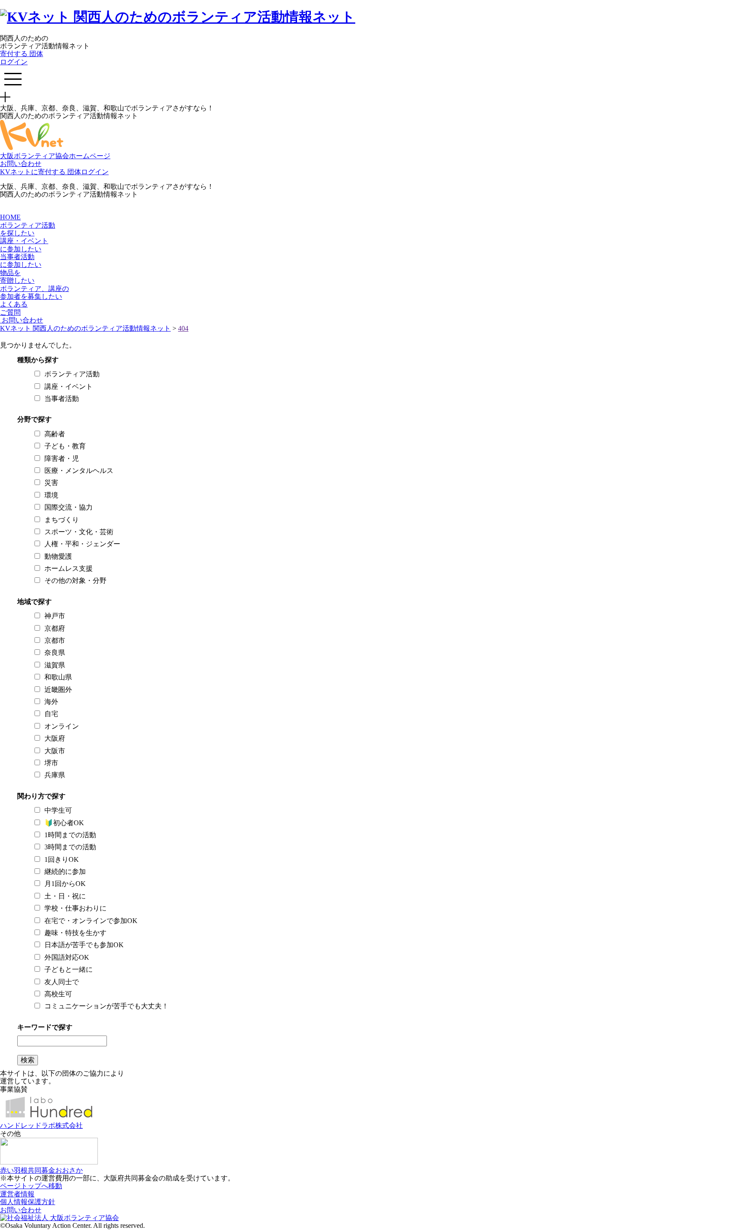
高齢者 (54, 434)
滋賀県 (54, 665)
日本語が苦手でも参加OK (84, 944)
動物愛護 (58, 556)
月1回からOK (65, 883)
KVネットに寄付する (33, 171)
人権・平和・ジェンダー (82, 544)
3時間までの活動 (70, 847)
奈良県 (54, 652)
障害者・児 (61, 458)
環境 (51, 495)
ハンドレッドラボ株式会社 (41, 1125)
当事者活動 (61, 398)
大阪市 (54, 750)
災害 (51, 482)
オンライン (61, 726)
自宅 (51, 713)
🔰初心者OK (64, 822)
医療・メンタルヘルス (78, 470)
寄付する (14, 53)
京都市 (54, 640)
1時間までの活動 (70, 835)
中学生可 (58, 810)
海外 (51, 701)
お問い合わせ (20, 163)
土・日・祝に (65, 896)
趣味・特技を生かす (75, 932)
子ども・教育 (65, 446)
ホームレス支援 (68, 568)
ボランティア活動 (72, 374)
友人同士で (61, 982)
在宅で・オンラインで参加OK (91, 920)
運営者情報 (17, 1194)
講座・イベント (68, 386)
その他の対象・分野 (75, 580)
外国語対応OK (66, 957)
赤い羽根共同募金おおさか (41, 1170)
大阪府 (54, 738)
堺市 (51, 763)
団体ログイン (21, 57)
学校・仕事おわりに (75, 908)
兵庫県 (54, 775)
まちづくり (61, 519)
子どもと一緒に (68, 969)
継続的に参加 (65, 871)
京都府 (54, 628)
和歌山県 (58, 677)
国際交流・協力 (68, 507)
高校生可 (58, 994)
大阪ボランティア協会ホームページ (55, 156)
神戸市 (54, 616)
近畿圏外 (58, 689)
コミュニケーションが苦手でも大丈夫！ (106, 1006)
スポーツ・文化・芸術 (78, 531)
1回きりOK (61, 859)
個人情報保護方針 (27, 1201)
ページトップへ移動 (31, 1185)
